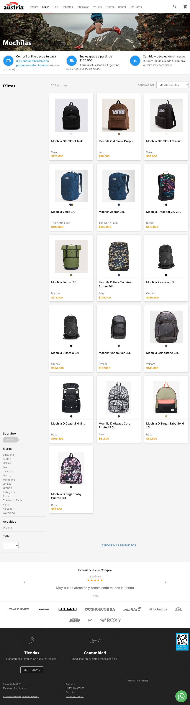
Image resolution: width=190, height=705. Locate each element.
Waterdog (9, 512)
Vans (6, 504)
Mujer (45, 6)
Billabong (8, 454)
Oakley (7, 483)
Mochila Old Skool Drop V (116, 141)
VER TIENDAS (31, 669)
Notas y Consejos (74, 696)
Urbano (7, 527)
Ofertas (109, 6)
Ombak (7, 487)
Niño (55, 6)
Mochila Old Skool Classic (163, 141)
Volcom (7, 508)
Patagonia (9, 492)
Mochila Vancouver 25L (115, 353)
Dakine (7, 463)
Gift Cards (136, 6)
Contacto (70, 684)
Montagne (9, 479)
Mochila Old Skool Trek (67, 141)
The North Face (12, 500)
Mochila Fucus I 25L (64, 282)
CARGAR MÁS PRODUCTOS (118, 545)
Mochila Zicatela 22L (65, 353)
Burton (7, 458)
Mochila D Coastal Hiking (68, 423)
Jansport (8, 471)
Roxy (6, 496)
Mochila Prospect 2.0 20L (163, 212)
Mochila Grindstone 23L (162, 353)
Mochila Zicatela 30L (160, 282)
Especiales (82, 6)
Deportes (67, 6)
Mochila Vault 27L (63, 212)
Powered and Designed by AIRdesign (21, 696)
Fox (5, 467)
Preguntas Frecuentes (137, 680)
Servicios (70, 692)
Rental (122, 6)
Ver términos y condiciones (157, 65)
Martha (7, 475)
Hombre (33, 6)
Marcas (97, 6)
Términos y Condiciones (14, 688)
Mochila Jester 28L (112, 212)
